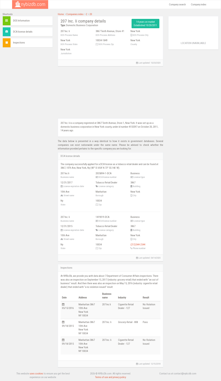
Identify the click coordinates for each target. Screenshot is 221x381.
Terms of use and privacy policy (110, 377)
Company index (198, 4)
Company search (177, 4)
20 (91, 14)
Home (61, 14)
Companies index (75, 14)
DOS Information (21, 20)
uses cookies (36, 373)
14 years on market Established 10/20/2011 (145, 23)
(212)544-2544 (138, 244)
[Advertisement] (28, 102)
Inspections (19, 42)
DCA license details (22, 31)
